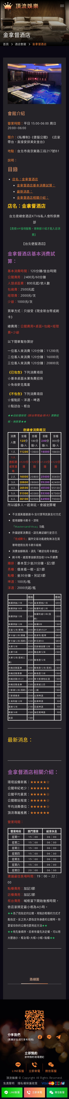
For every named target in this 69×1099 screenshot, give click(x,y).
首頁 (6, 44)
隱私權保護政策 (28, 1083)
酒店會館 (20, 44)
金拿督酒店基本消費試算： (36, 185)
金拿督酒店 (39, 44)
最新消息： (25, 191)
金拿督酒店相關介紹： (33, 198)
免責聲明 (9, 1083)
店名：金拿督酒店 (25, 179)
